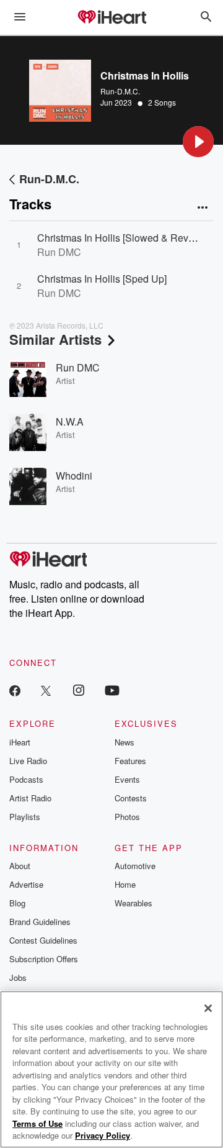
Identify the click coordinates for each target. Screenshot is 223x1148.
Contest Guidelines (43, 940)
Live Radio (28, 761)
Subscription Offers (43, 959)
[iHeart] (111, 18)
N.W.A (70, 421)
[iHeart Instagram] (78, 689)
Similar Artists (55, 339)
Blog (17, 903)
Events (127, 779)
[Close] (208, 1008)
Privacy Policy (102, 1135)
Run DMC (78, 367)
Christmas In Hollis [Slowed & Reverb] (121, 237)
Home (125, 884)
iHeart (19, 742)
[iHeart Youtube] (112, 689)
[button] (198, 141)
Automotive (135, 866)
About (19, 866)
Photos (127, 816)
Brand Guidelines (40, 921)
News (124, 742)
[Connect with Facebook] (14, 689)
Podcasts (26, 779)
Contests (131, 798)
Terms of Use (37, 1123)
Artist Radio (30, 798)
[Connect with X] (46, 689)
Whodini (74, 475)
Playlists (24, 816)
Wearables (133, 903)
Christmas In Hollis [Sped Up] (102, 278)
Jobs (18, 977)
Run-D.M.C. (120, 91)
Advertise (26, 884)
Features (130, 761)
